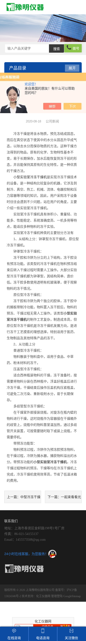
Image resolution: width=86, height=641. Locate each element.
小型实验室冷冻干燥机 (30, 177)
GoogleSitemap (72, 596)
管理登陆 (57, 596)
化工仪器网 (43, 596)
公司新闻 (52, 121)
